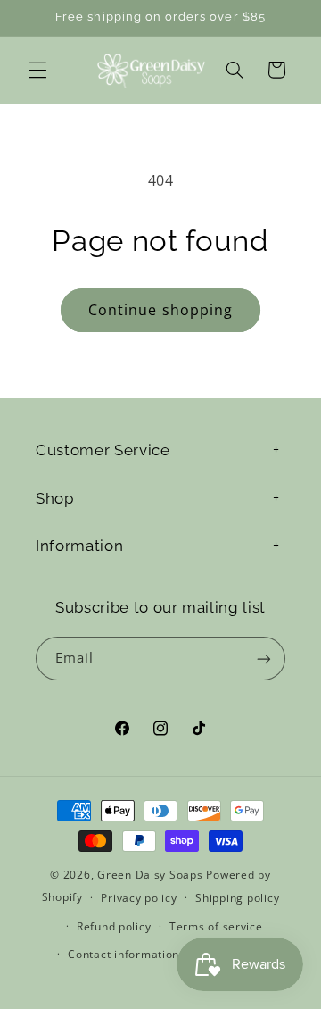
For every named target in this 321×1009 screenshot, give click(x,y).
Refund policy (114, 926)
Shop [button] (55, 498)
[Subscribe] (263, 658)
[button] (37, 69)
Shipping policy (237, 898)
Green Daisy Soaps (150, 874)
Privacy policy (139, 898)
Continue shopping (160, 310)
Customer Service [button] (103, 450)
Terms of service (216, 926)
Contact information (123, 954)
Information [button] (79, 546)
